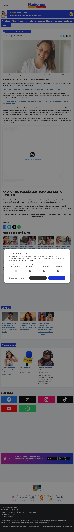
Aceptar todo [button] (57, 278)
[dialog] (37, 266)
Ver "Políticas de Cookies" (26, 261)
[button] (16, 278)
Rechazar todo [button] (38, 278)
